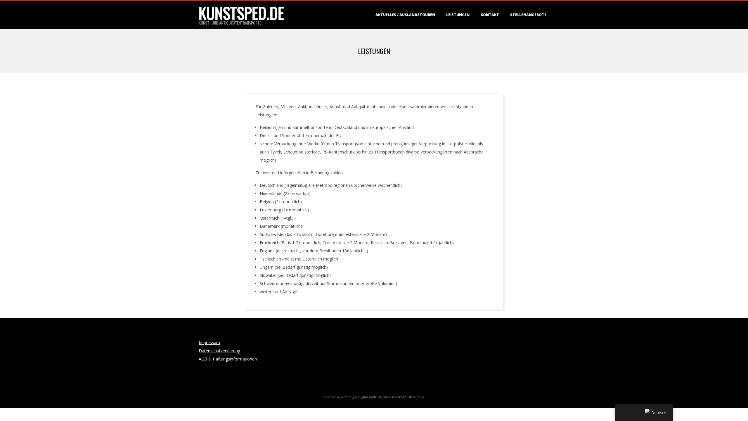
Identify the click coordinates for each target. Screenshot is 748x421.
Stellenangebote (528, 14)
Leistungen (458, 14)
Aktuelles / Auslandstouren (405, 14)
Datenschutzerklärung (219, 350)
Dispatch (384, 396)
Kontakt (490, 14)
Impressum (209, 342)
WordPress (416, 396)
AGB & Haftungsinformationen (228, 359)
